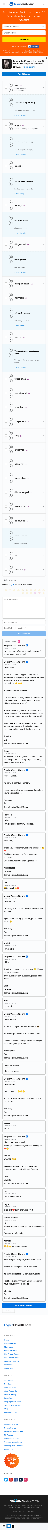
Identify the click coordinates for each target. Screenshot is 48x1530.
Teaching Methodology (13, 1442)
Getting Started (10, 1428)
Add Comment (24, 634)
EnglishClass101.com (31, 1507)
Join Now (24, 39)
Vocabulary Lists (10, 1351)
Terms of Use (28, 50)
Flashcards (8, 1347)
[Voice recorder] (11, 90)
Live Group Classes (11, 1358)
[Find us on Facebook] (16, 1480)
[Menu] (4, 4)
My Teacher (8, 1365)
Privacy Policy (37, 50)
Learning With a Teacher (13, 1446)
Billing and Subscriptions (13, 1431)
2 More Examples (20, 272)
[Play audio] (11, 85)
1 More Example (20, 194)
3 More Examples (20, 154)
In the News (8, 1398)
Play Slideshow (24, 74)
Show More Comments (24, 1305)
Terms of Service (32, 1518)
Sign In (12, 585)
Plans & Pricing (10, 1395)
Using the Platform (11, 1439)
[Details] (43, 87)
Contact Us (8, 1449)
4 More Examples (20, 115)
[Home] (22, 6)
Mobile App (8, 1368)
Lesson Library (10, 1343)
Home (6, 1340)
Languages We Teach (12, 1402)
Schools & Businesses (12, 1405)
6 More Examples (20, 233)
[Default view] (9, 1526)
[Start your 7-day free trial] (11, 1460)
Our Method (9, 1380)
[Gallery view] (13, 1526)
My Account (8, 1435)
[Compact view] (4, 1526)
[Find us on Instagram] (26, 1480)
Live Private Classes (12, 1354)
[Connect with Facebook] (33, 46)
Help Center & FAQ (11, 1424)
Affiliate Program (10, 1412)
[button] (44, 4)
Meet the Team (10, 1387)
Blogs (6, 1409)
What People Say (11, 1391)
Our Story (8, 1384)
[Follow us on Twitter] (6, 1480)
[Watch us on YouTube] (11, 1480)
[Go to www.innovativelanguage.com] (24, 1500)
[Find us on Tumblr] (21, 1480)
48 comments (29, 67)
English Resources (11, 1361)
